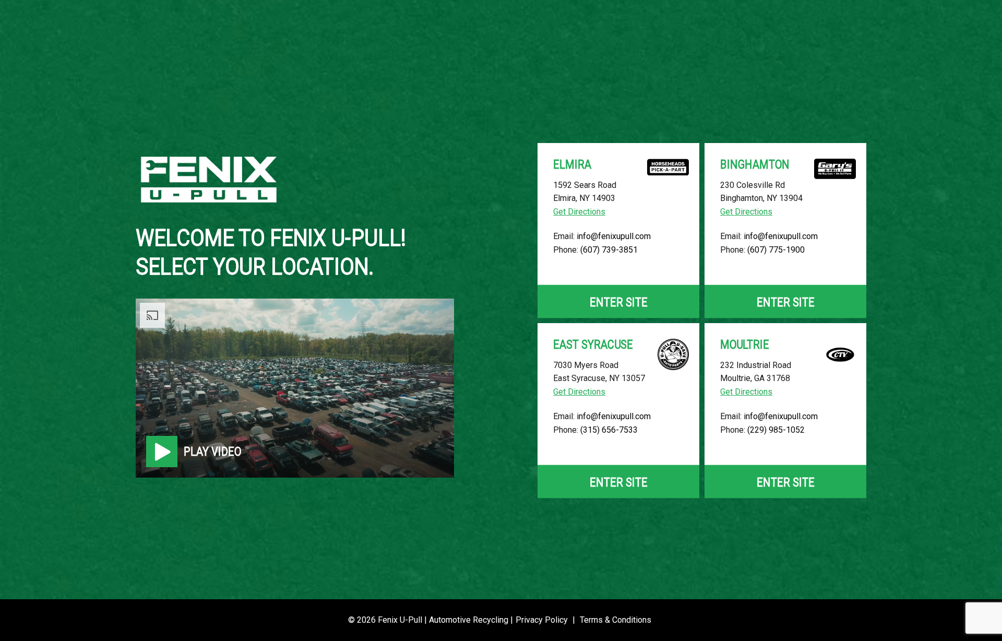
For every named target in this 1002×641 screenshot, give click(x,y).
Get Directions (579, 212)
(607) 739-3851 (609, 250)
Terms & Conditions (615, 620)
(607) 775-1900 (776, 250)
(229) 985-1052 (776, 430)
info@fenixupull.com (614, 236)
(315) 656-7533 (609, 430)
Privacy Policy (542, 620)
